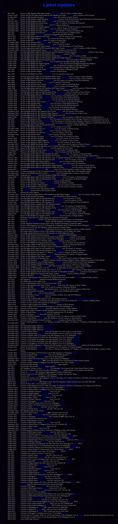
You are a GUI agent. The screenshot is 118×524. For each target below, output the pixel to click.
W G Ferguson (43, 355)
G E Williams (46, 395)
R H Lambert (48, 291)
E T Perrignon (41, 312)
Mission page (34, 279)
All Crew (42, 366)
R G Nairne (74, 194)
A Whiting (58, 264)
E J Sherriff (54, 46)
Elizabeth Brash (33, 219)
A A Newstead (53, 185)
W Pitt (58, 179)
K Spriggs (68, 88)
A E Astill (37, 287)
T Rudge (59, 177)
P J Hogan (62, 154)
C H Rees (58, 248)
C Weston (58, 243)
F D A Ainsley (37, 360)
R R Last (60, 245)
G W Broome (52, 304)
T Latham (53, 90)
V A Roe (41, 471)
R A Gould (64, 76)
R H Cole (45, 488)
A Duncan (43, 316)
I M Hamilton (48, 80)
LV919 (70, 436)
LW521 (64, 440)
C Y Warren (65, 156)
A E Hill (55, 241)
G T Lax (41, 457)
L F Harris (40, 490)
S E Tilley (50, 150)
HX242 (69, 424)
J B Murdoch (45, 104)
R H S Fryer (40, 357)
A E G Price (42, 426)
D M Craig (41, 397)
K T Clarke (47, 326)
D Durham (58, 117)
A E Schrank (59, 94)
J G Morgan (50, 102)
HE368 (56, 252)
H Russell (49, 50)
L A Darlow (45, 399)
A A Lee (46, 25)
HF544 (72, 359)
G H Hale (49, 132)
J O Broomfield (48, 181)
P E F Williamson (38, 498)
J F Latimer (65, 56)
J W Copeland (59, 214)
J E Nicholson (37, 415)
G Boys (42, 295)
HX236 (77, 272)
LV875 (81, 440)
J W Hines (51, 23)
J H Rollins (40, 467)
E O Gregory (41, 229)
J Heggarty (41, 347)
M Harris (45, 442)
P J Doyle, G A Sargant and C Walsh (64, 384)
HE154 (65, 474)
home (4, 11)
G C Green (50, 86)
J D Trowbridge (82, 52)
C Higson (45, 266)
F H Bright (67, 167)
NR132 (66, 237)
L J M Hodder (41, 486)
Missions (24, 484)
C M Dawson (55, 13)
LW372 (64, 283)
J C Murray (46, 105)
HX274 (72, 447)
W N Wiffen (42, 409)
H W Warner (42, 465)
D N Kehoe (65, 78)
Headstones (53, 268)
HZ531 (74, 353)
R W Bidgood (53, 19)
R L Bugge (62, 274)
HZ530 (63, 405)
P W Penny (46, 62)
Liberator (26, 189)
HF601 (81, 515)
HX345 (74, 339)
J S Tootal (44, 42)
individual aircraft (52, 281)
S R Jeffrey (59, 198)
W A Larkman (55, 63)
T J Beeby (39, 461)
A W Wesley (42, 480)
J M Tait (51, 169)
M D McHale (54, 161)
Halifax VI (26, 190)
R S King (51, 140)
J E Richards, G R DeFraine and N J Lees (82, 299)
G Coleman (38, 275)
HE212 (61, 302)
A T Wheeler (53, 258)
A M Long (45, 82)
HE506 (66, 239)
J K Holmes (69, 48)
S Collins (47, 328)
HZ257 (76, 343)
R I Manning (75, 58)
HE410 (71, 501)
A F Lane (49, 69)
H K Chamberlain (47, 434)
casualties (35, 175)
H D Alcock (47, 96)
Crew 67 (40, 260)
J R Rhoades (45, 119)
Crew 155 (40, 349)
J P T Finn (54, 285)
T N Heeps (49, 65)
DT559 (77, 277)
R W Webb (46, 432)
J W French (46, 422)
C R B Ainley (52, 144)
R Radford (51, 31)
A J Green (47, 148)
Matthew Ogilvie (33, 382)
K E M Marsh (47, 74)
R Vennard (54, 320)
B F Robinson (39, 297)
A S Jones (49, 21)
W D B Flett (60, 250)
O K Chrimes (48, 17)
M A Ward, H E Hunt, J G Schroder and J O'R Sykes (59, 380)
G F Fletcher (48, 44)
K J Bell (53, 256)
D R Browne (47, 98)
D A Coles (43, 472)
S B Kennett (48, 196)
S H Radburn (54, 216)
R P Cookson (50, 129)
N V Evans (32, 169)
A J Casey (61, 113)
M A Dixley (44, 393)
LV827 (73, 482)
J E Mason (44, 134)
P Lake (48, 29)
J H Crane (40, 318)
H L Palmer (36, 407)
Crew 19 (40, 322)
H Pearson (53, 27)
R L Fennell (52, 173)
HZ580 (41, 511)
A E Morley (69, 115)
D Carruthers (46, 469)
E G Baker (41, 331)
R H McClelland (60, 125)
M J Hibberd (41, 169)
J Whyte (59, 111)
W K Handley (59, 200)
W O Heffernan (66, 270)
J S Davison (49, 183)
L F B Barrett (38, 40)
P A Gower (46, 131)
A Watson (69, 15)
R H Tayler (42, 455)
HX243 (66, 387)
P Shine (37, 314)
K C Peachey (54, 36)
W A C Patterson (50, 138)
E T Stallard (59, 202)
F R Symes (44, 107)
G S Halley (46, 121)
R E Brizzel (45, 391)
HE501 (69, 459)
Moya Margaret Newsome (36, 221)
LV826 (73, 246)
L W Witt (89, 146)
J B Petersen (37, 500)
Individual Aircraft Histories (48, 364)
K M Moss (59, 163)
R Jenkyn (49, 33)
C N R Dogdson (60, 60)
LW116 (74, 341)
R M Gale (53, 142)
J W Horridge (91, 158)
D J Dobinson (42, 413)
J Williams (40, 289)
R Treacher (45, 109)
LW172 (67, 389)
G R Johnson (50, 84)
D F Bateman (48, 330)
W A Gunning (60, 160)
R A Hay (46, 67)
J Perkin (58, 206)
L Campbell (40, 401)
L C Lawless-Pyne (42, 416)
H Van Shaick (50, 152)
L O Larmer (59, 54)
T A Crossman (52, 187)
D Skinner (41, 478)
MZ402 (77, 362)
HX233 (78, 345)
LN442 (92, 225)
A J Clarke (46, 127)
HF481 (79, 335)
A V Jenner (46, 71)
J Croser (35, 293)
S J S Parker (67, 165)
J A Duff (44, 38)
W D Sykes (60, 208)
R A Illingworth (46, 100)
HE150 (75, 444)
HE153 (76, 494)
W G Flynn (50, 254)
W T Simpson (61, 92)
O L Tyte (47, 136)
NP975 (48, 492)
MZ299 (79, 301)
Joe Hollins (31, 372)
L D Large (58, 212)
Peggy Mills (40, 35)
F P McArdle (54, 235)
